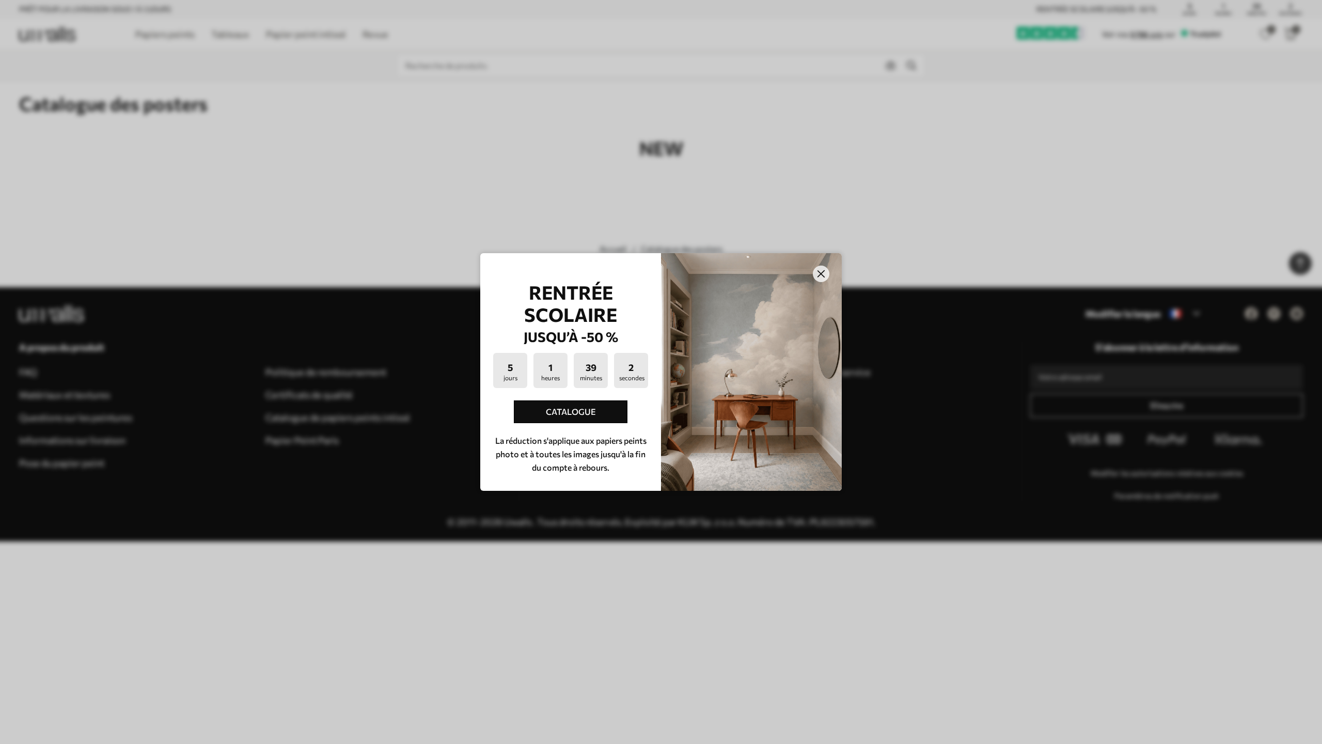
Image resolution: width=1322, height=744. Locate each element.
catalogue (571, 411)
